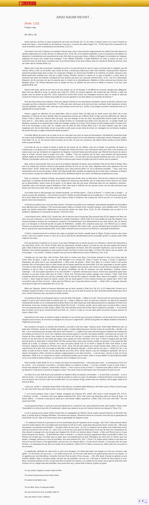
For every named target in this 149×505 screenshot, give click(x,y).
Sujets (71, 3)
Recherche (107, 3)
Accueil (44, 3)
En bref (122, 3)
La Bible (58, 3)
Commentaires (88, 3)
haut (146, 502)
